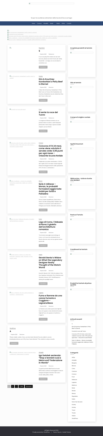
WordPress (13, 328)
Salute (58, 23)
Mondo (74, 390)
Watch (40, 254)
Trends (74, 413)
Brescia (74, 365)
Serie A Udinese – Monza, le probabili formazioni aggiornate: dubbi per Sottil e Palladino (50, 189)
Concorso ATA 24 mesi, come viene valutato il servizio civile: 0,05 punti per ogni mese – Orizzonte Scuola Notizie (51, 151)
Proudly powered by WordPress (41, 432)
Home (33, 23)
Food (40, 109)
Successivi (29, 386)
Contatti (69, 23)
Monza (40, 181)
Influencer (74, 379)
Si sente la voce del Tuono (48, 113)
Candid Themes (66, 432)
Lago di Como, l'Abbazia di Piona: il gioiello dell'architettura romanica (51, 226)
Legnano (41, 292)
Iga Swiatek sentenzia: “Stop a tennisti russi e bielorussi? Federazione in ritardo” (50, 359)
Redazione (51, 54)
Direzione (51, 87)
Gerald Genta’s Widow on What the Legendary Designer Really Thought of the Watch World (50, 262)
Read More (43, 67)
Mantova (74, 385)
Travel (73, 410)
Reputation (42, 48)
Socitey (74, 407)
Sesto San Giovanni (77, 402)
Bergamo (74, 363)
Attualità (45, 23)
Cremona (74, 371)
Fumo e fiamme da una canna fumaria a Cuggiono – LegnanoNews (50, 299)
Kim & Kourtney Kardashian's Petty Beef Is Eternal (51, 81)
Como (40, 219)
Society (41, 76)
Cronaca (39, 23)
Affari (63, 23)
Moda (51, 23)
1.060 (21, 386)
